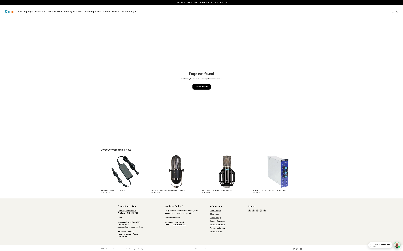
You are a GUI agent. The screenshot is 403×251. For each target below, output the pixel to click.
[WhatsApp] (261, 210)
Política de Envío (216, 232)
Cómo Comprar (215, 211)
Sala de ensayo (215, 218)
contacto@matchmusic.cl (127, 211)
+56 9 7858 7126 (132, 213)
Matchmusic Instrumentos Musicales (117, 249)
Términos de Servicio (217, 228)
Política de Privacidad (217, 225)
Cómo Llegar (214, 214)
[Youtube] (301, 249)
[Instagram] (257, 210)
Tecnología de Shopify (136, 249)
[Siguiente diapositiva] (147, 171)
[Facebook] (253, 210)
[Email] (249, 210)
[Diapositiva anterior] (104, 171)
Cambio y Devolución (217, 221)
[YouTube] (264, 210)
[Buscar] (388, 11)
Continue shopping (201, 86)
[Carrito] (397, 11)
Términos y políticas (201, 249)
